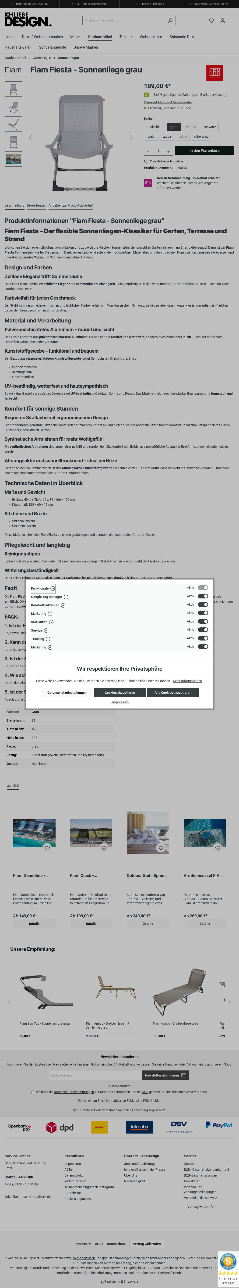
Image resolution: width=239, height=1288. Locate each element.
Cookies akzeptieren (120, 692)
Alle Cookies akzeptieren (173, 692)
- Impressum (120, 702)
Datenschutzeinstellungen (67, 692)
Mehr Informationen (187, 681)
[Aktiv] (203, 587)
